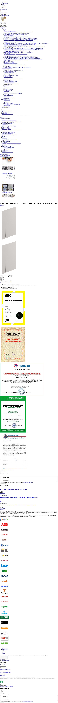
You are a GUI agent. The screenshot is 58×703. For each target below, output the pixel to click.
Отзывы (3, 6)
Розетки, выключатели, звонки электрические (11, 87)
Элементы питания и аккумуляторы (9, 97)
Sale (4, 30)
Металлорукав (6, 102)
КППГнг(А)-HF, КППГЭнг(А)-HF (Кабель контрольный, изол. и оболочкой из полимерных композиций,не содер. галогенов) (23, 49)
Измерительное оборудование (8, 74)
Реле (4, 86)
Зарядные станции (5, 124)
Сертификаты (7, 281)
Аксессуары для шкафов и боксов (9, 147)
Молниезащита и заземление (8, 103)
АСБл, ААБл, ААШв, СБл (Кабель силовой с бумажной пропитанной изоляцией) (16, 33)
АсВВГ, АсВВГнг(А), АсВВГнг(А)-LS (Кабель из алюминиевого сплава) (15, 34)
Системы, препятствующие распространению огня (12, 104)
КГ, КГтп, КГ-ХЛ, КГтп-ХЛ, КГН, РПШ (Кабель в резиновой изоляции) (15, 45)
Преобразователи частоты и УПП (9, 82)
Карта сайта (2, 675)
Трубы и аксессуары (7, 105)
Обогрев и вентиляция (7, 79)
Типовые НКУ (6, 106)
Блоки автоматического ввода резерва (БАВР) (9, 120)
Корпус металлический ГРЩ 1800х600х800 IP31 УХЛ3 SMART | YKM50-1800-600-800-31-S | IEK (19, 497)
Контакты (3, 7)
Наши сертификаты (5, 3)
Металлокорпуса (6, 149)
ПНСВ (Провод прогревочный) (9, 55)
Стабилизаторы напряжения (8, 89)
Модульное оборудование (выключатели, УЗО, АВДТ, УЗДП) (13, 78)
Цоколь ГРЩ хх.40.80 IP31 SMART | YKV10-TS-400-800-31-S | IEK (13, 489)
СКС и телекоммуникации (8, 88)
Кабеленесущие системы (6, 99)
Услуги (3, 4)
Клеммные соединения (7, 76)
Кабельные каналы (7, 100)
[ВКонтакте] (0, 519)
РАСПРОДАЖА (6, 85)
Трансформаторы (6, 91)
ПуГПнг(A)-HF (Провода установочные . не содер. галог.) (13, 60)
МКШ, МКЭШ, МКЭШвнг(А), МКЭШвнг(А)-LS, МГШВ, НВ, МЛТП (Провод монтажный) (18, 52)
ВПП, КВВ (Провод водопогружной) (10, 42)
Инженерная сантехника (6, 107)
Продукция (2, 205)
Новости (3, 5)
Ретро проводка (4, 138)
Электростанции (4, 151)
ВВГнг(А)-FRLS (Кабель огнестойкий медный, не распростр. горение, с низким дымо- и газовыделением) (20, 38)
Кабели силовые (6, 65)
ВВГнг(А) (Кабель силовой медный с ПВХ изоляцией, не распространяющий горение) (17, 37)
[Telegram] (3, 519)
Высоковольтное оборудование (9, 72)
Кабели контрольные (7, 66)
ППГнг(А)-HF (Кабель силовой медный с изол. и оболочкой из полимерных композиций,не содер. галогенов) (21, 57)
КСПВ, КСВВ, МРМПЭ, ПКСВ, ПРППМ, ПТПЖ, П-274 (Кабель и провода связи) (17, 51)
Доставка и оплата (5, 2)
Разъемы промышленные (8, 84)
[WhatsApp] (7, 519)
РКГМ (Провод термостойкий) (9, 62)
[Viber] (6, 519)
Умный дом (6, 92)
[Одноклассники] (2, 519)
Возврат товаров (3, 666)
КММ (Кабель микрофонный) (8, 47)
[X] (4, 519)
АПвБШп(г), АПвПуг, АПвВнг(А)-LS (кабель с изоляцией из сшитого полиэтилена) (17, 32)
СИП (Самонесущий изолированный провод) (11, 63)
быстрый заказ (2, 493)
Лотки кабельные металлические (9, 101)
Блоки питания (6, 69)
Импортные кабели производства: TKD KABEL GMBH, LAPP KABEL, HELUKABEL (17, 67)
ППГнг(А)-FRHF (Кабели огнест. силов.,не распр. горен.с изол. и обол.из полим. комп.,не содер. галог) (20, 56)
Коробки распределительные (6, 129)
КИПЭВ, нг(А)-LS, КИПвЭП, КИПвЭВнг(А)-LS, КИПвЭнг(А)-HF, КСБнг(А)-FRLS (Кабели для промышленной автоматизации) (24, 46)
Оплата (4, 281)
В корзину (2, 501)
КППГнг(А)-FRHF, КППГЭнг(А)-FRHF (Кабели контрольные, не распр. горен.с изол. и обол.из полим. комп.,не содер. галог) (23, 48)
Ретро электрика (6, 98)
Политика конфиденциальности (5, 669)
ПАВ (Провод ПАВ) (7, 53)
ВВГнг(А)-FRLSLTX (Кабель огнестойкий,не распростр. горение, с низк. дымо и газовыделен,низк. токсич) (21, 39)
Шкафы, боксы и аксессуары (8, 95)
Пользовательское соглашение (5, 670)
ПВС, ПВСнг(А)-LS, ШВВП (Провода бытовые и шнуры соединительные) (15, 54)
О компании (4, 1)
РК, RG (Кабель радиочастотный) (9, 61)
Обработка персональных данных (5, 672)
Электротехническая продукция (7, 68)
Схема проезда (2, 27)
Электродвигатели (5, 150)
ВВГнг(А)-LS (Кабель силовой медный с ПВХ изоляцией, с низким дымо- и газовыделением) (18, 40)
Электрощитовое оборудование (5, 155)
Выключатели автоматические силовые (10, 71)
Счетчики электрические (8, 90)
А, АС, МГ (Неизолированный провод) (10, 31)
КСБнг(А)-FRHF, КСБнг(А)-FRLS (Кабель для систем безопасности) (14, 50)
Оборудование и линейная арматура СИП (10, 81)
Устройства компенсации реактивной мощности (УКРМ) (13, 93)
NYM (5, 29)
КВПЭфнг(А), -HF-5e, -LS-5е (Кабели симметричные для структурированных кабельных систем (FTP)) (20, 44)
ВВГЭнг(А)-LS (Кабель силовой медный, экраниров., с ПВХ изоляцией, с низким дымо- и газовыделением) (21, 41)
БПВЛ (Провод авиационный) (8, 35)
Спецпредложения (5, 647)
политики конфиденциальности (28, 482)
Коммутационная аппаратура (8, 77)
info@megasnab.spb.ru (3, 686)
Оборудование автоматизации (8, 80)
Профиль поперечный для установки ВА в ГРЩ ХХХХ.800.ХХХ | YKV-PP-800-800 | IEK (17, 505)
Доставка (1, 281)
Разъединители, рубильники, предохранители (11, 83)
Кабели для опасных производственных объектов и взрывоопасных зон (15, 64)
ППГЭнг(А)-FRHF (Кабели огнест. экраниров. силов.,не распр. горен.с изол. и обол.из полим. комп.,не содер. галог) (22, 58)
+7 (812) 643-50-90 (10, 686)
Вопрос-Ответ (2, 667)
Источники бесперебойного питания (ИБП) (11, 75)
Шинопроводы (6, 94)
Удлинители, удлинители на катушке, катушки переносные (11, 143)
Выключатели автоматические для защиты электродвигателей (13, 70)
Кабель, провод (4, 28)
